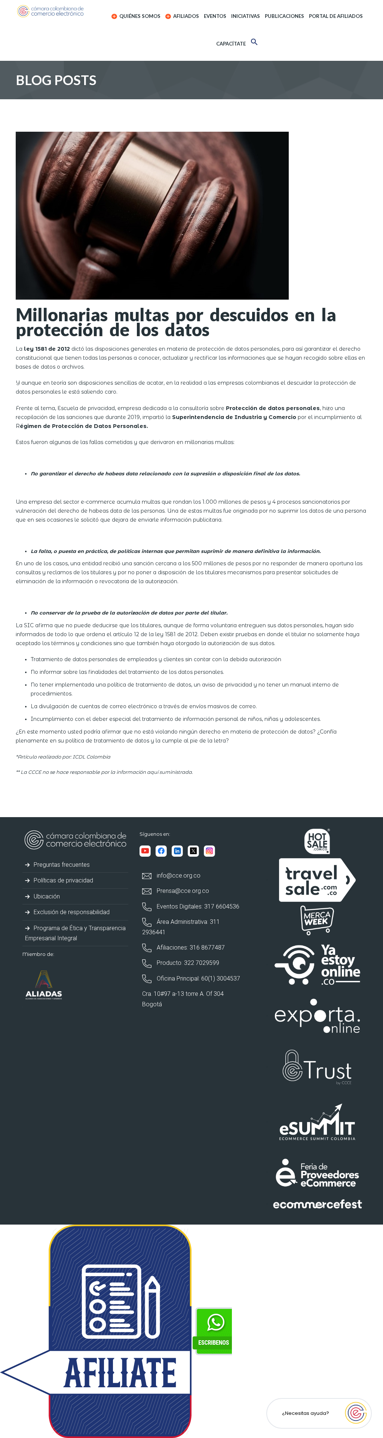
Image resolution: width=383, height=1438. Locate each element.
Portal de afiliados (336, 16)
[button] (254, 43)
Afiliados (185, 16)
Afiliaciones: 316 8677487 (190, 947)
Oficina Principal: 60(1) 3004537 (197, 978)
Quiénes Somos (139, 16)
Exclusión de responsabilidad (71, 912)
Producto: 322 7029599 (187, 962)
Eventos (215, 16)
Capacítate (231, 44)
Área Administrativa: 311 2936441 (181, 926)
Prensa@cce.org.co (182, 890)
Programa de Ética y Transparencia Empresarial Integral (75, 933)
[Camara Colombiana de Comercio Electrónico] (55, 11)
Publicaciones (284, 16)
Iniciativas (245, 16)
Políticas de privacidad (62, 880)
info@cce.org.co (177, 875)
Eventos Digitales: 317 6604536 (197, 906)
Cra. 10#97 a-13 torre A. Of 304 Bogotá (183, 998)
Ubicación (46, 896)
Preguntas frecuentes (61, 864)
